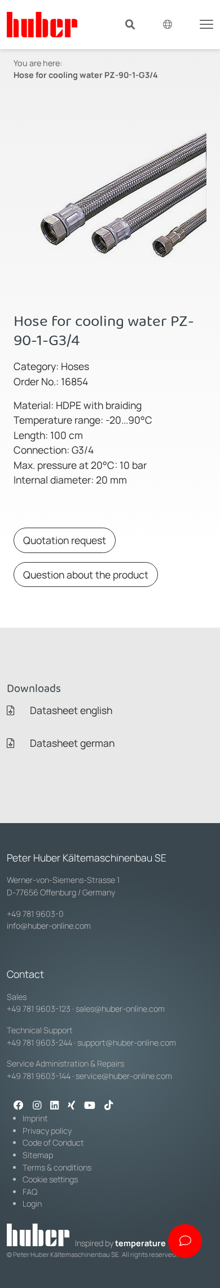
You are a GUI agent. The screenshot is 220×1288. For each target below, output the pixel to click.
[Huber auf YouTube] (89, 1106)
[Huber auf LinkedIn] (54, 1106)
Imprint (35, 1118)
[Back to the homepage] (42, 24)
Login (32, 1203)
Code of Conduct (53, 1142)
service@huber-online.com (124, 1076)
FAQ (30, 1191)
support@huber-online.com (126, 1042)
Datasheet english (70, 710)
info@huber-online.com (49, 925)
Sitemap (38, 1155)
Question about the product (85, 574)
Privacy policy (47, 1130)
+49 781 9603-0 (35, 913)
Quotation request (64, 540)
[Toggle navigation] (206, 23)
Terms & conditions (57, 1167)
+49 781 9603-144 (39, 1076)
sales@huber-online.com (120, 1008)
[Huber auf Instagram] (37, 1106)
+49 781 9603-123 (39, 1008)
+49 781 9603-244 (39, 1042)
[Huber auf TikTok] (108, 1106)
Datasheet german (71, 743)
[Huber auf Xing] (71, 1106)
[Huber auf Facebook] (19, 1106)
